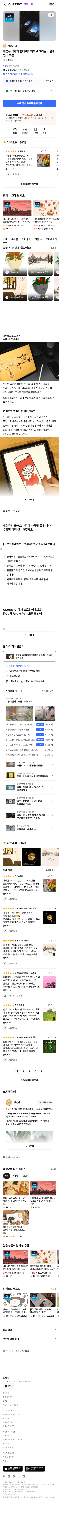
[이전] (9, 1071)
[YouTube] (4, 1476)
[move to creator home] (15, 45)
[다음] (50, 1071)
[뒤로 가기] (5, 4)
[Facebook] (14, 1476)
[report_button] (48, 151)
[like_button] (8, 174)
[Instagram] (9, 1476)
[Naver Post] (23, 1476)
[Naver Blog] (19, 1476)
